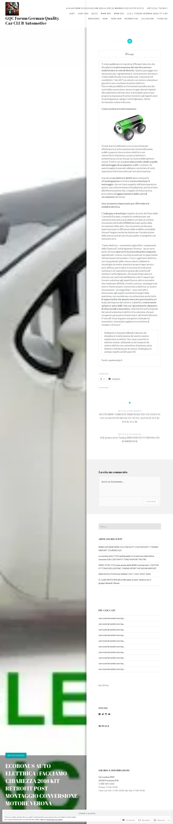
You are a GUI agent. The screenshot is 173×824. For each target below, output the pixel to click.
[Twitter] (103, 714)
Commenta (151, 501)
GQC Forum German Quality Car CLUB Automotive (32, 20)
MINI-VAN (116, 18)
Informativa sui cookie (54, 819)
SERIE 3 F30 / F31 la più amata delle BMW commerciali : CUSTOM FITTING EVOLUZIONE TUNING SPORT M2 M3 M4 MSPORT (129, 567)
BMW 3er (106, 13)
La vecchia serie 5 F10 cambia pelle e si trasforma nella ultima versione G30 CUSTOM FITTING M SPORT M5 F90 (126, 558)
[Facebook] (100, 714)
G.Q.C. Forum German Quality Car (147, 13)
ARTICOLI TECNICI (157, 8)
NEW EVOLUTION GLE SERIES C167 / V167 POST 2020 (125, 574)
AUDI (72, 13)
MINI (105, 18)
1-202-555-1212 (106, 783)
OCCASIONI (147, 18)
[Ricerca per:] (130, 526)
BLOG (95, 13)
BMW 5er (119, 13)
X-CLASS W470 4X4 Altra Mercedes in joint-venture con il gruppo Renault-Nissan (125, 581)
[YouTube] (109, 714)
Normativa (131, 18)
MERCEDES (94, 18)
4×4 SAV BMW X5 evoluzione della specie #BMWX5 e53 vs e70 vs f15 (105, 8)
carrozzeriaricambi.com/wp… (112, 618)
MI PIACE (104, 726)
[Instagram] (106, 714)
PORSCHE (162, 18)
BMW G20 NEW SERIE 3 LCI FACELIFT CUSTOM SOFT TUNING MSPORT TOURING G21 (128, 549)
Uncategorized (15, 755)
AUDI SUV (83, 13)
